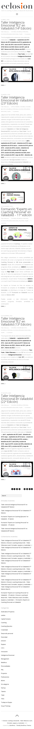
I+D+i (2, 648)
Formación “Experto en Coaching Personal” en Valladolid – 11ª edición (16, 212)
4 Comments (28, 407)
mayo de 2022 (19, 155)
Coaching (13, 31)
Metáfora (4, 662)
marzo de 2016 (9, 44)
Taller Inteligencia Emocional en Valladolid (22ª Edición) (17, 399)
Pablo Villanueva (5, 31)
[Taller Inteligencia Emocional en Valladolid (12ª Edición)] (10, 150)
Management (5, 659)
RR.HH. (23, 220)
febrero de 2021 (19, 47)
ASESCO (30, 279)
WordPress (12, 725)
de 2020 (9, 152)
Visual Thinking (5, 706)
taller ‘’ (21, 357)
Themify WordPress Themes (23, 725)
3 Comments (9, 332)
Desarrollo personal (22, 31)
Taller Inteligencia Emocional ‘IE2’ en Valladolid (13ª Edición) (16, 321)
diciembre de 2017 (6, 441)
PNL (20, 220)
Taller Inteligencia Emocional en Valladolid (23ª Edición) (17, 100)
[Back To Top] (17, 715)
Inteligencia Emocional (12, 34)
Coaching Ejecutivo (22, 328)
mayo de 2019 (9, 444)
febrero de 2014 (6, 42)
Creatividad (4, 630)
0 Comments (28, 34)
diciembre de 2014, (16, 42)
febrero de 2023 (20, 49)
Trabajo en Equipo (6, 702)
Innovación (4, 651)
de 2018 (16, 150)
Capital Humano (15, 106)
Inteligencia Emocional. (24, 56)
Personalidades (5, 666)
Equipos (3, 644)
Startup (3, 688)
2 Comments (16, 111)
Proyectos (4, 673)
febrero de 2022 (9, 49)
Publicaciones (5, 677)
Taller (20, 34)
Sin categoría (5, 684)
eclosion (3, 34)
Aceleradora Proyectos (7, 612)
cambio (3, 615)
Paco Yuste (21, 54)
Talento (3, 691)
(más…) (3, 85)
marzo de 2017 (18, 44)
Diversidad (4, 637)
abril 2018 (7, 150)
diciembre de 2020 (20, 152)
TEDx (2, 699)
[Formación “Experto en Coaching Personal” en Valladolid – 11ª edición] (13, 203)
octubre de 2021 (10, 155)
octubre (17, 148)
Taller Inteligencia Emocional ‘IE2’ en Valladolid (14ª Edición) (16, 25)
